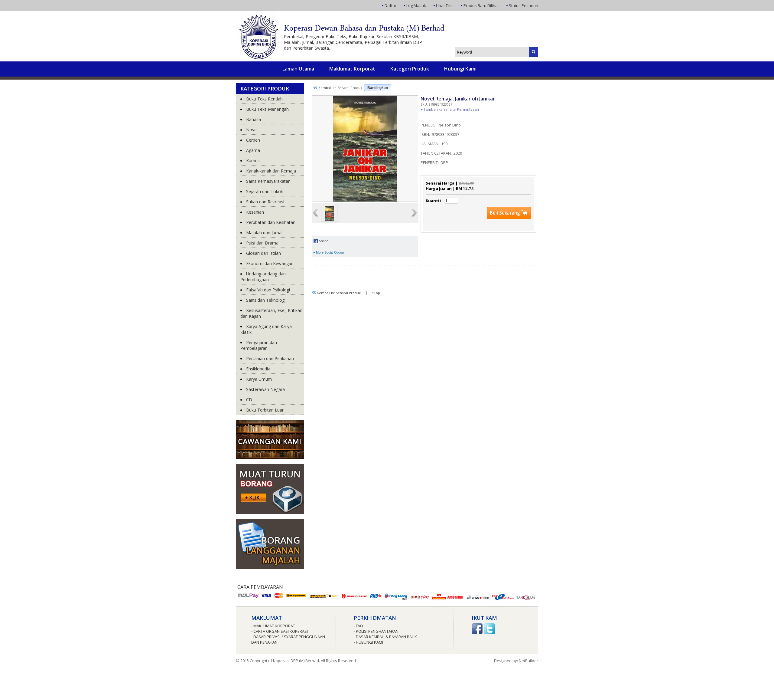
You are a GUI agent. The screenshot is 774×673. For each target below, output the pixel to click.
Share (323, 240)
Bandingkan (377, 88)
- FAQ (358, 626)
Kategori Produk (409, 68)
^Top (376, 293)
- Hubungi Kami (368, 642)
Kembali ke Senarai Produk (339, 87)
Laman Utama (298, 68)
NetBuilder (528, 660)
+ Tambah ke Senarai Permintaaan (450, 109)
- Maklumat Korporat (273, 626)
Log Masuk (416, 5)
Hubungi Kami (460, 68)
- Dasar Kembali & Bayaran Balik (385, 636)
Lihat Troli (445, 5)
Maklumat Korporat (352, 68)
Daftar (390, 5)
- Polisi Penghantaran (376, 631)
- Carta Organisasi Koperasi (279, 631)
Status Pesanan (523, 5)
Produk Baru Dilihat (481, 5)
